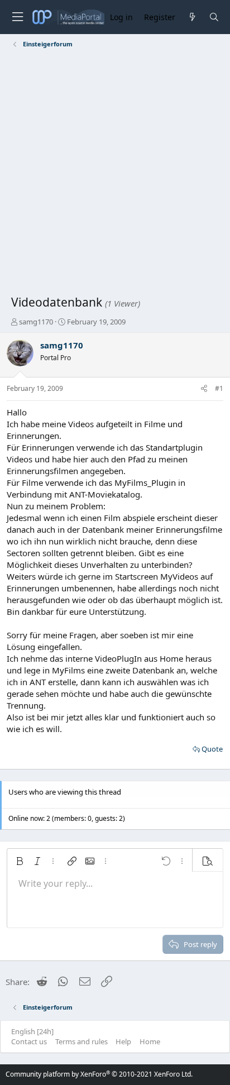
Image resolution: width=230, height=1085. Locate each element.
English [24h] (32, 1031)
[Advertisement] (115, 174)
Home (150, 1041)
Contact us (29, 1041)
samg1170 (36, 322)
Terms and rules (81, 1041)
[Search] (214, 17)
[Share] (204, 389)
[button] (19, 861)
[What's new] (192, 17)
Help (123, 1041)
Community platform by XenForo (99, 1074)
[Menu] (17, 17)
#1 (219, 388)
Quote (212, 749)
